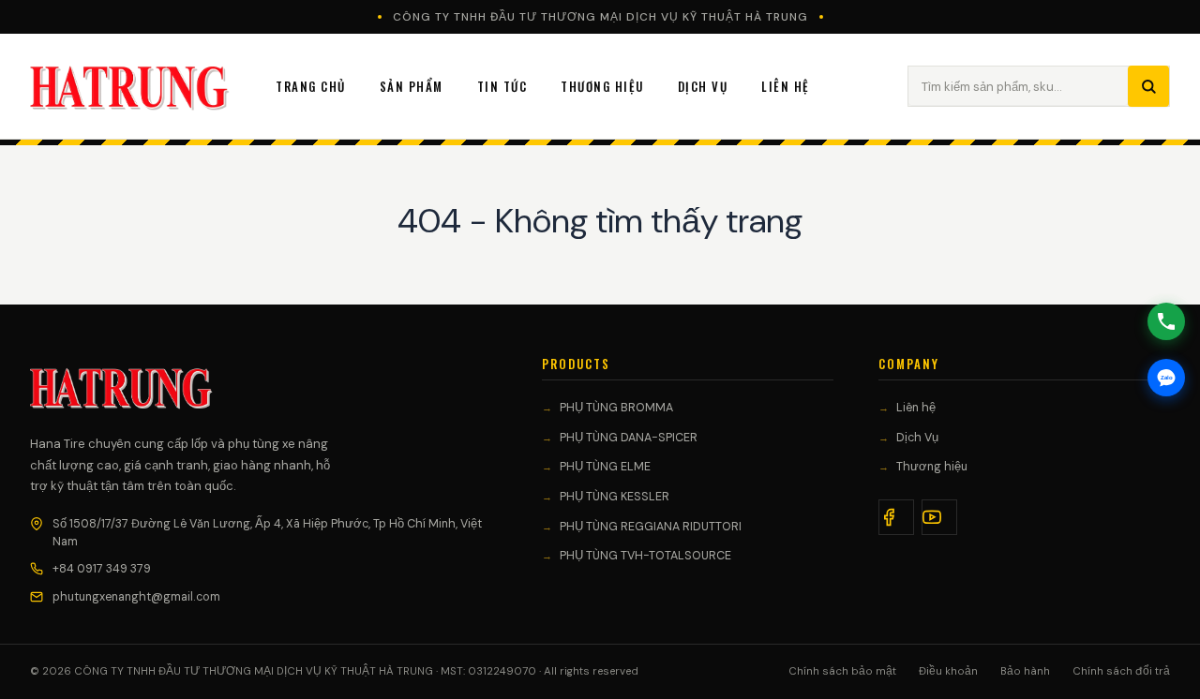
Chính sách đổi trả (1121, 671)
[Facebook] (896, 517)
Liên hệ (916, 407)
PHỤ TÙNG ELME (605, 466)
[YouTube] (939, 517)
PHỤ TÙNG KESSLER (614, 496)
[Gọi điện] (1166, 321)
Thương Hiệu (602, 86)
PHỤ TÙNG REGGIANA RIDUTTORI (651, 526)
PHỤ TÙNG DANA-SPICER (629, 437)
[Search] (1148, 86)
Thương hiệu (932, 466)
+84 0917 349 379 (101, 568)
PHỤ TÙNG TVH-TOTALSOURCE (645, 555)
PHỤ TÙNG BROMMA (616, 407)
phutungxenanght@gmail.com (136, 596)
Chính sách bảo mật (842, 671)
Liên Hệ (785, 86)
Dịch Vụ (703, 86)
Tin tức (502, 86)
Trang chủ (311, 86)
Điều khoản (948, 671)
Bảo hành (1025, 671)
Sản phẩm (411, 86)
